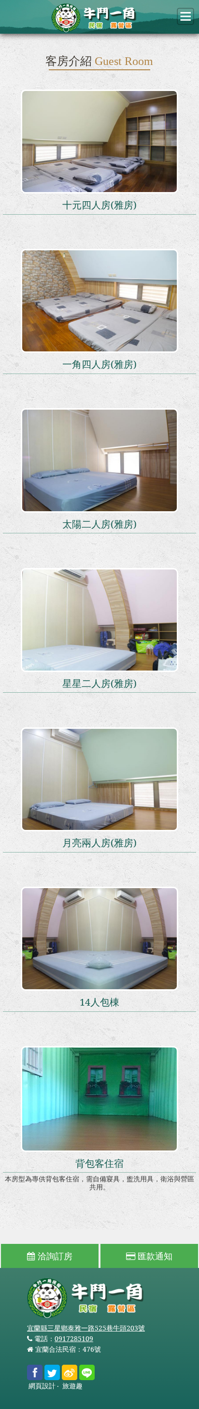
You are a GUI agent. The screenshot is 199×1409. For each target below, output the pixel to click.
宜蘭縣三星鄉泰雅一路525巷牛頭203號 (86, 1327)
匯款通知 (153, 1256)
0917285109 (74, 1338)
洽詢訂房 (53, 1256)
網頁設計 (42, 1386)
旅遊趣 (72, 1386)
